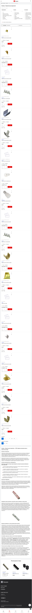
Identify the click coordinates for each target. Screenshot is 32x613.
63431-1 (3, 404)
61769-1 (2, 383)
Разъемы (7, 3)
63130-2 (3, 37)
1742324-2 (3, 363)
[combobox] (10, 25)
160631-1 (3, 160)
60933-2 (3, 118)
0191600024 (3, 200)
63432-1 (3, 322)
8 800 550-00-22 (4, 592)
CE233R (2, 180)
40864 (2, 302)
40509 (2, 281)
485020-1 (3, 139)
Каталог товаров (3, 3)
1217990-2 (3, 342)
